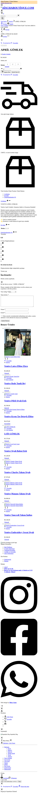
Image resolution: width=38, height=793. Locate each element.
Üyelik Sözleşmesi (9, 548)
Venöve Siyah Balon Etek (15, 451)
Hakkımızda (7, 559)
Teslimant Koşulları (9, 550)
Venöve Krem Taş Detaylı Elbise (18, 416)
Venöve (11, 21)
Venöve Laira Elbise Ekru (16, 366)
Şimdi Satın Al (15, 72)
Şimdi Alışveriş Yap (6, 3)
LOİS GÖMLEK (12, 434)
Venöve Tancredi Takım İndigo (18, 515)
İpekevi (10, 750)
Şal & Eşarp (7, 767)
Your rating (4, 292)
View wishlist (4, 25)
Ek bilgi (6, 195)
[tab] (20, 194)
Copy (19, 781)
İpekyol (10, 752)
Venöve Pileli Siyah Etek (15, 401)
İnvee (9, 748)
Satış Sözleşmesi (8, 553)
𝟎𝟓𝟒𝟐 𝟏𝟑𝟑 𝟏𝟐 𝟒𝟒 (8, 568)
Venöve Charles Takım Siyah (17, 472)
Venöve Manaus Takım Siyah (17, 494)
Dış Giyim (7, 766)
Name (3, 309)
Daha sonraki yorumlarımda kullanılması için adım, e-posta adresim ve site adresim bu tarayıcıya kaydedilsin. (18, 316)
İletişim (6, 561)
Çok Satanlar (9, 430)
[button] (5, 43)
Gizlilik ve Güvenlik (10, 552)
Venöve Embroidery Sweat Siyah (19, 532)
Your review (5, 295)
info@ (6, 567)
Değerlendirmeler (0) (10, 197)
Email (3, 312)
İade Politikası (8, 547)
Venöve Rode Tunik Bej (14, 383)
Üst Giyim (7, 760)
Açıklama (7, 194)
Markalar (6, 747)
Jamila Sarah (11, 753)
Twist (9, 755)
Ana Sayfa (4, 21)
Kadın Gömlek (6, 54)
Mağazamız (7, 769)
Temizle (7, 66)
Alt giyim (7, 761)
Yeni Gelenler (9, 379)
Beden (3, 65)
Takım (6, 763)
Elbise (6, 764)
